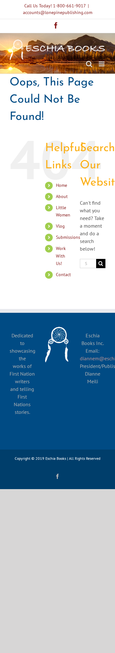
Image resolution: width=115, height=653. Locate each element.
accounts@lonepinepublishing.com (57, 12)
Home (61, 185)
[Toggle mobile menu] (102, 64)
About (62, 196)
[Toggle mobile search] (89, 64)
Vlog (60, 226)
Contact (63, 274)
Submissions (68, 237)
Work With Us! (61, 256)
